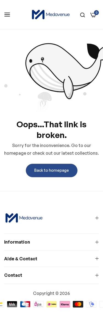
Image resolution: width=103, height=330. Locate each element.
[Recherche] (82, 14)
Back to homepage (51, 170)
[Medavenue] (51, 14)
